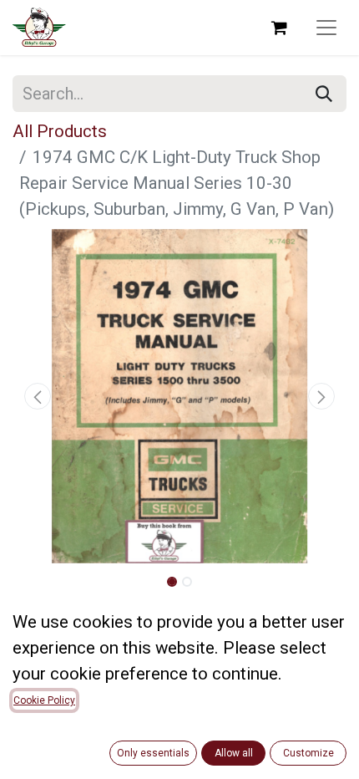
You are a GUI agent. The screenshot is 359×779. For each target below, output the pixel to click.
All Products (60, 131)
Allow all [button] (234, 753)
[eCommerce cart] (279, 28)
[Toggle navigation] (326, 27)
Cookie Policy (44, 700)
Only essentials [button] (153, 753)
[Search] (323, 93)
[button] (38, 396)
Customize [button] (308, 753)
